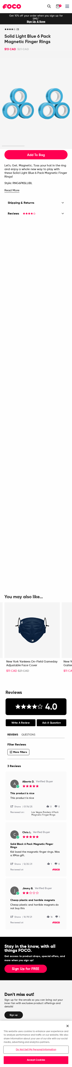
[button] (17, 806)
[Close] (68, 1026)
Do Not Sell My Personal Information (36, 1049)
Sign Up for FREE (25, 969)
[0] (58, 6)
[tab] (21, 722)
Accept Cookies (36, 1060)
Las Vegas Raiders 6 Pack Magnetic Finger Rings (45, 813)
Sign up (14, 1015)
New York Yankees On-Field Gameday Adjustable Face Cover (31, 663)
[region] (36, 1044)
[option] (36, 18)
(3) (17, 29)
